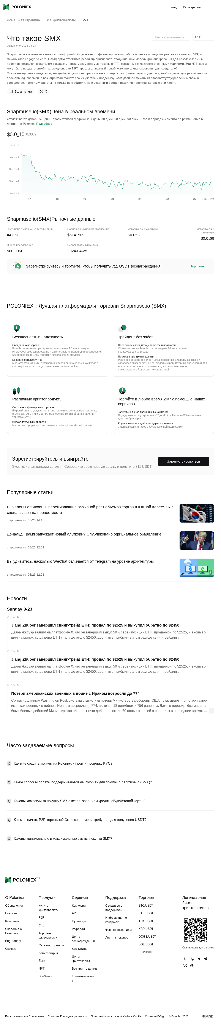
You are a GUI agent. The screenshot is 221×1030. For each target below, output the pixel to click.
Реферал (78, 928)
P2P (41, 917)
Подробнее (44, 123)
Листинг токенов (116, 937)
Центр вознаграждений (83, 938)
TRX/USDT (146, 921)
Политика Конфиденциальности (67, 1016)
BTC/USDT (146, 905)
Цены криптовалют (81, 958)
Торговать (198, 266)
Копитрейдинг (48, 953)
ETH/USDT (146, 913)
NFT (42, 968)
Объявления (14, 905)
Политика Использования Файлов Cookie (116, 1016)
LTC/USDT (146, 952)
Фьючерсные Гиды (118, 929)
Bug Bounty (13, 941)
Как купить (79, 948)
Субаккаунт (80, 921)
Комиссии (79, 905)
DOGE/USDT (147, 936)
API (74, 913)
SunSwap (45, 976)
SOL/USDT (146, 944)
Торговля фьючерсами (48, 935)
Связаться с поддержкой (113, 907)
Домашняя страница (23, 20)
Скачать (10, 948)
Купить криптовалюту (48, 907)
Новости (11, 913)
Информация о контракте (116, 919)
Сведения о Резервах (13, 930)
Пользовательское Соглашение (24, 1016)
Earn (42, 960)
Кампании (12, 921)
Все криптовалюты (61, 20)
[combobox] (170, 37)
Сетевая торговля (51, 945)
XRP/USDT (146, 928)
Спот (42, 925)
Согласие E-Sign (155, 1016)
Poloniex (17, 7)
